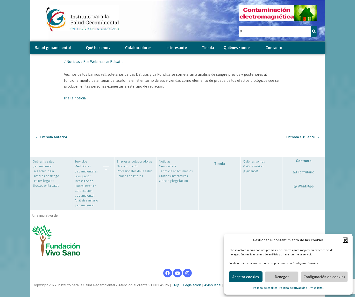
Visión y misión (253, 166)
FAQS (175, 285)
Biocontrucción (127, 166)
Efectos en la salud (46, 185)
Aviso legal (316, 288)
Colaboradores (138, 47)
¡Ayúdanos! (250, 171)
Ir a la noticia (75, 98)
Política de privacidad (293, 288)
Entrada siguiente (303, 137)
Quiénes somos (237, 47)
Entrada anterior (51, 137)
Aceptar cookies (245, 277)
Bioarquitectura (85, 186)
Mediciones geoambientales (86, 168)
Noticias (73, 61)
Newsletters (167, 166)
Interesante (176, 47)
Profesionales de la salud (134, 171)
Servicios (81, 161)
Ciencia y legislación (173, 181)
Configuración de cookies (324, 277)
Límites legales (43, 181)
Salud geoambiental (53, 47)
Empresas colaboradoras (134, 161)
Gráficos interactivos (173, 176)
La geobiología (43, 171)
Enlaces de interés (130, 176)
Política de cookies (265, 288)
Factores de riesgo (46, 176)
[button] (345, 240)
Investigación (84, 181)
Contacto (273, 47)
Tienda (208, 47)
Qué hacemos (98, 47)
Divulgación (83, 176)
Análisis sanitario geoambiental (86, 203)
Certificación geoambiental (84, 193)
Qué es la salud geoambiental (43, 164)
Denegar (282, 277)
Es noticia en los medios (176, 171)
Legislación (191, 285)
